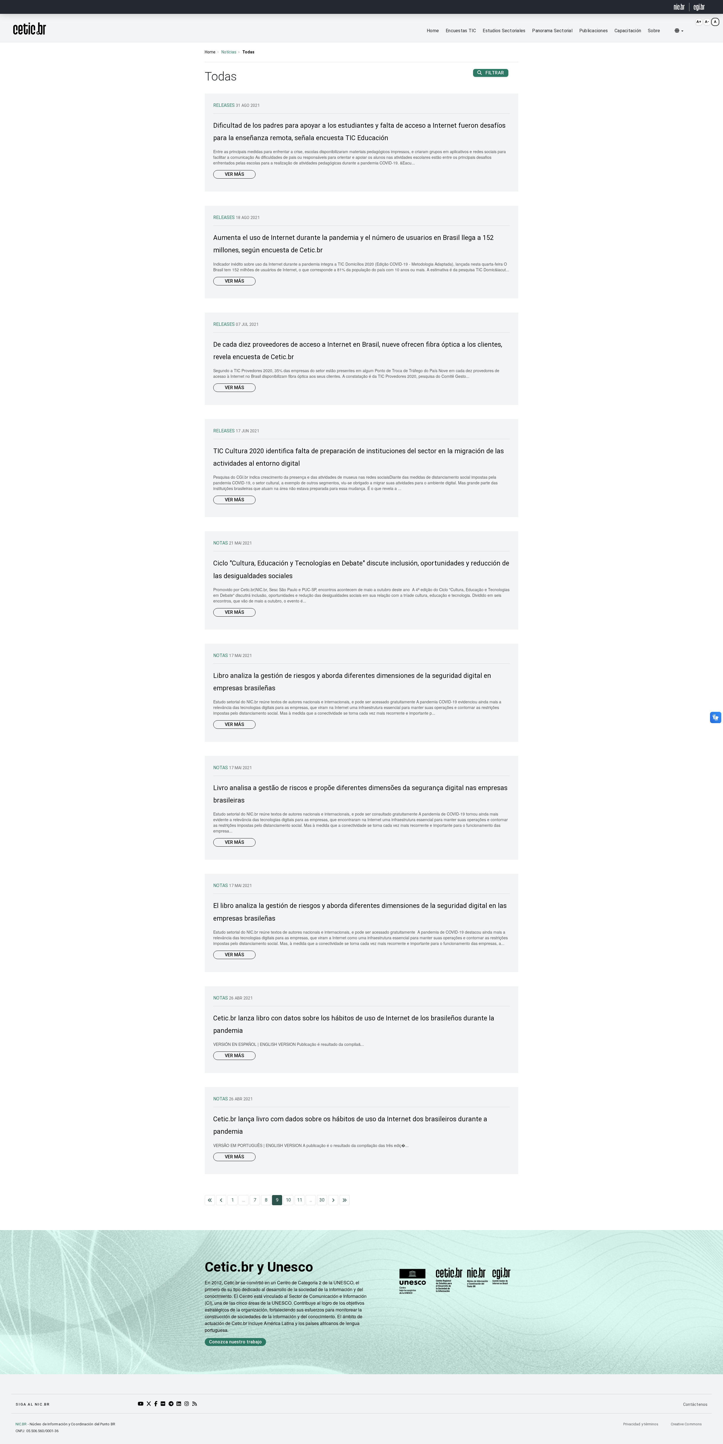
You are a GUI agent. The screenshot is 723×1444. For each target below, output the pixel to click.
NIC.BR (21, 1424)
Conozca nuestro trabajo (235, 1342)
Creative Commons (686, 1424)
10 (288, 1200)
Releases (224, 105)
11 (299, 1200)
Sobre (654, 30)
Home (433, 30)
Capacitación (628, 30)
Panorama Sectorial (552, 30)
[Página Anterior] (221, 1200)
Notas (221, 543)
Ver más (234, 174)
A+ (698, 21)
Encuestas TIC (461, 30)
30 (322, 1200)
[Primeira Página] (210, 1200)
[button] (679, 30)
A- (707, 21)
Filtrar (494, 72)
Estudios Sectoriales (504, 30)
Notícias (228, 52)
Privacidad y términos (641, 1424)
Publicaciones (593, 30)
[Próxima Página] (333, 1200)
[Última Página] (344, 1200)
